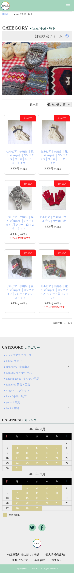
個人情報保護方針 (56, 554)
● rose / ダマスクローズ (17, 355)
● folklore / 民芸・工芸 (17, 384)
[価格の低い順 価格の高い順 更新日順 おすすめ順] (59, 104)
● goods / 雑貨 (12, 402)
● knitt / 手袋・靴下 (15, 396)
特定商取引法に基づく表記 (23, 554)
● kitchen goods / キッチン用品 (21, 378)
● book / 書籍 (11, 408)
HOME (5, 14)
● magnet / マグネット (16, 390)
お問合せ (56, 560)
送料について (20, 560)
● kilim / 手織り (13, 361)
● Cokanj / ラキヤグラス (18, 372)
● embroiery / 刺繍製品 (17, 367)
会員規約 (39, 560)
